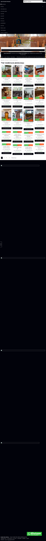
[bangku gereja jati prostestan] (6, 92)
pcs (44, 1)
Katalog (2, 20)
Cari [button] (23, 50)
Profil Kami (3, 27)
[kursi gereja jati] (28, 93)
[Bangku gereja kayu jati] (39, 92)
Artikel (2, 6)
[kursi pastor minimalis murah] (17, 71)
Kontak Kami (23, 54)
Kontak (2, 25)
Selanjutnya (13, 157)
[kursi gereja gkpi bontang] (6, 71)
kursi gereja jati (28, 100)
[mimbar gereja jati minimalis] (6, 114)
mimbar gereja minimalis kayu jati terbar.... (17, 135)
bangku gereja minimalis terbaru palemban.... (28, 79)
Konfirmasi (3, 23)
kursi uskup (39, 121)
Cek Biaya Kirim (4, 11)
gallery (2, 16)
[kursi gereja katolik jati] (17, 92)
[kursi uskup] (39, 114)
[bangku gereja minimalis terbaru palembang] (28, 71)
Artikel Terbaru (4, 32)
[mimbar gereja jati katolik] (17, 114)
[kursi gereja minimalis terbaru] (28, 115)
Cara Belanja (4, 8)
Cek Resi (2, 13)
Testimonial (3, 30)
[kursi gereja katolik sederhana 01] (39, 71)
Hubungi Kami (7, 84)
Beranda (4, 4)
